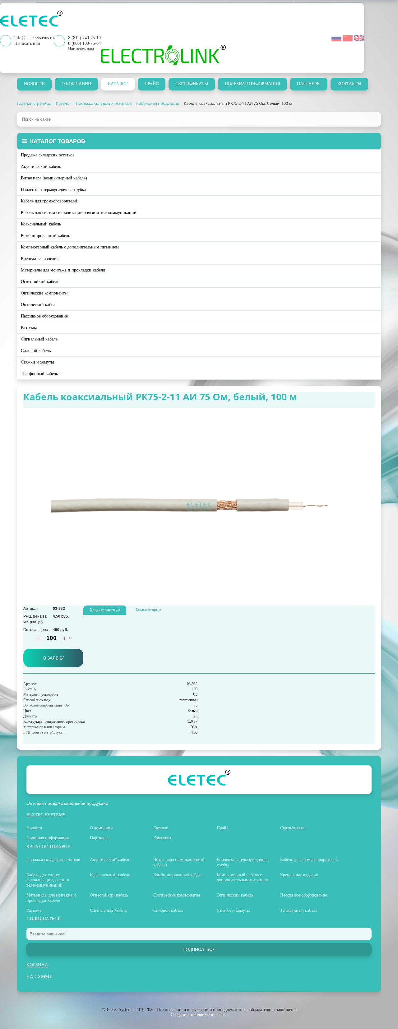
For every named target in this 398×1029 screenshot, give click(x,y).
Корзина (37, 964)
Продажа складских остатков (48, 155)
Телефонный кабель (39, 373)
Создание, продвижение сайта (199, 1014)
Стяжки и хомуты (37, 362)
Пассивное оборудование (44, 316)
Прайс (152, 83)
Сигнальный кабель (39, 339)
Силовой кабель (36, 350)
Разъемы (29, 327)
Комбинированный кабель (45, 235)
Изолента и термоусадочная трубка (53, 189)
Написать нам (81, 49)
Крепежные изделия (39, 258)
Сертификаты (191, 83)
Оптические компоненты (44, 293)
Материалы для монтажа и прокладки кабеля (63, 270)
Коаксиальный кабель (41, 224)
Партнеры (309, 83)
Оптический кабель (39, 304)
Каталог (118, 83)
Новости (34, 83)
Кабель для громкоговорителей (50, 201)
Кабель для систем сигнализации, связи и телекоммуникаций (79, 212)
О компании (76, 83)
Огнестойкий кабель (40, 281)
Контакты (349, 83)
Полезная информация (252, 83)
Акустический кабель (41, 166)
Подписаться (199, 949)
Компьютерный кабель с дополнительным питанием (70, 247)
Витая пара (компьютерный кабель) (54, 178)
